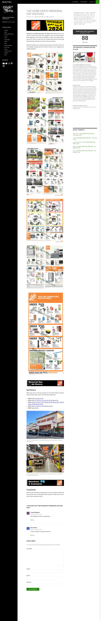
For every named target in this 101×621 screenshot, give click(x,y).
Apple (5, 32)
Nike (5, 43)
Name (29, 569)
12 (49, 400)
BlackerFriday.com (41, 16)
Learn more (81, 24)
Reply (33, 520)
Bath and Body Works (9, 34)
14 (53, 400)
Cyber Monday (83, 1)
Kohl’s (5, 41)
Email (28, 575)
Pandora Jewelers (8, 45)
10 (46, 400)
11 (47, 400)
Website (29, 582)
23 (34, 404)
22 (32, 404)
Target (5, 49)
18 (61, 402)
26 (42, 404)
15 (57, 400)
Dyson (5, 37)
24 (36, 404)
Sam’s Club (6, 47)
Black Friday (75, 1)
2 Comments (51, 16)
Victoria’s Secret (7, 51)
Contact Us (92, 1)
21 (30, 404)
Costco (5, 35)
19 (63, 402)
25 (38, 404)
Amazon (6, 30)
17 (59, 402)
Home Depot (7, 39)
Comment (29, 548)
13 (51, 400)
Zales (5, 54)
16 (57, 402)
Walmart (6, 52)
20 (29, 404)
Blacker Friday (6, 2)
